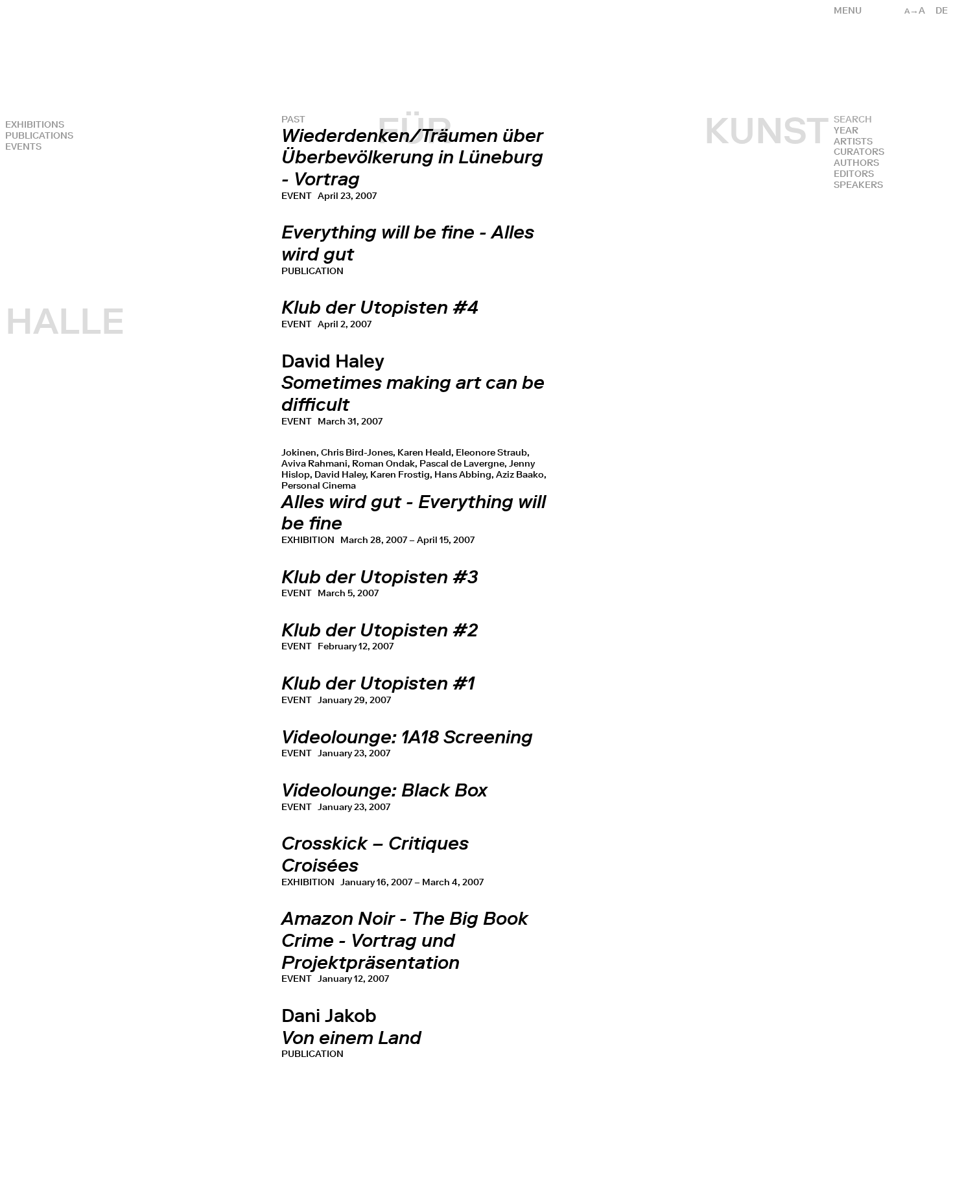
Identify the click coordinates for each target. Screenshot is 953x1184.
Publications (39, 135)
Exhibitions (34, 124)
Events (23, 146)
